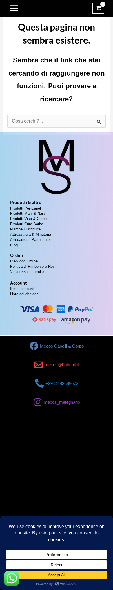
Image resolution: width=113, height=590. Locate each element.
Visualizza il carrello (27, 271)
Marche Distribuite (25, 229)
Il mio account (22, 289)
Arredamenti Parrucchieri (31, 239)
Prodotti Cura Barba (26, 224)
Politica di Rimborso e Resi (33, 266)
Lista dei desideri (24, 294)
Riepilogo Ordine (24, 261)
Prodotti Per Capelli (26, 208)
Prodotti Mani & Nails (28, 213)
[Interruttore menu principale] (14, 8)
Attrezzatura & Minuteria (30, 234)
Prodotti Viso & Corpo (28, 219)
